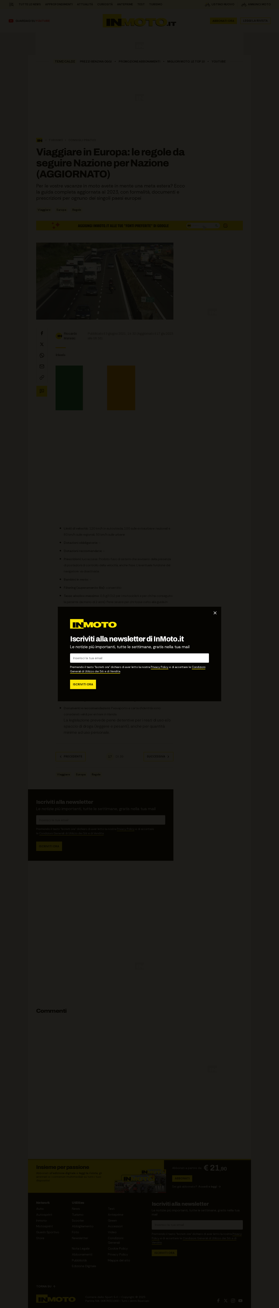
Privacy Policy (159, 667)
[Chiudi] (215, 613)
